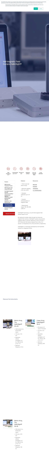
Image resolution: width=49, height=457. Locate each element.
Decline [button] (41, 8)
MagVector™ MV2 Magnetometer (8, 202)
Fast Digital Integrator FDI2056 (9, 192)
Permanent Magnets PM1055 (9, 208)
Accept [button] (36, 8)
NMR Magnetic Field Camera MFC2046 (8, 188)
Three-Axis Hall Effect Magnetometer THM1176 (9, 195)
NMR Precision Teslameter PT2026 (8, 185)
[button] (9, 213)
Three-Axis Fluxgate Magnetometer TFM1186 (9, 198)
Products (6, 181)
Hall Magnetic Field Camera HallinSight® (8, 205)
